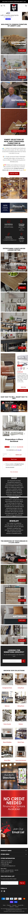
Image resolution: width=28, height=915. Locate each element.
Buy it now (14, 459)
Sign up (22, 883)
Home (4, 905)
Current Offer (20, 905)
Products (9, 905)
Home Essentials (20, 382)
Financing (14, 905)
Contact (16, 906)
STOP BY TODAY (14, 173)
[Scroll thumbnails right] (24, 433)
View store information (10, 467)
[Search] (23, 661)
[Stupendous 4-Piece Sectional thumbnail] (6, 433)
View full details (14, 472)
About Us (11, 906)
